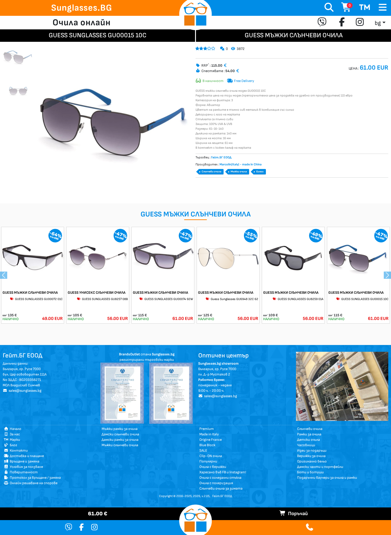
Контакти (18, 450)
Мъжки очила (239, 171)
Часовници (306, 445)
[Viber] (323, 22)
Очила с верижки (212, 467)
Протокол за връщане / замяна (34, 478)
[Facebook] (342, 22)
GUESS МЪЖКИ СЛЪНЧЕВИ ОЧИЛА (30, 293)
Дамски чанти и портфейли (320, 467)
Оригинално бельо (312, 461)
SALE (203, 450)
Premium (206, 429)
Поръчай (297, 514)
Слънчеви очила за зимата (221, 488)
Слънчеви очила (211, 171)
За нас (14, 434)
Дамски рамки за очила (120, 440)
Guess (260, 171)
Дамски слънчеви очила (120, 434)
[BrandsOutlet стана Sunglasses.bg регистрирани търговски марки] (122, 393)
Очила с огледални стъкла (220, 478)
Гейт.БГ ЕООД (222, 496)
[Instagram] (359, 22)
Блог (12, 445)
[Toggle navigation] (382, 7)
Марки (14, 440)
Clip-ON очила (210, 456)
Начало (14, 429)
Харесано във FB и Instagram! (222, 472)
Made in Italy (209, 434)
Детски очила (308, 440)
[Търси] (329, 7)
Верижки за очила (311, 456)
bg (378, 23)
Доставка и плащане (26, 456)
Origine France (210, 440)
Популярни (208, 461)
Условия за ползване (25, 467)
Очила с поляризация (216, 483)
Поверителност (23, 472)
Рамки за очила (309, 434)
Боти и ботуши (310, 472)
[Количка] (364, 7)
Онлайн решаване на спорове (32, 483)
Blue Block (207, 445)
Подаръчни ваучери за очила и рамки (327, 478)
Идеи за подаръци (312, 450)
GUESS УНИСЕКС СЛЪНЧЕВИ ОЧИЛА (96, 293)
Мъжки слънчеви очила (120, 445)
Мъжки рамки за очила (120, 429)
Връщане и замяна (23, 461)
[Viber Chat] (68, 527)
